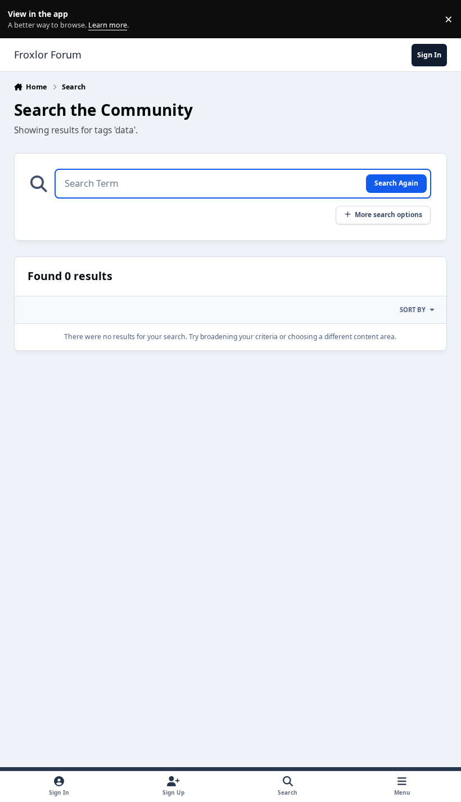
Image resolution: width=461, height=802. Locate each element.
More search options (388, 214)
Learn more (21, 19)
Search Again (396, 182)
